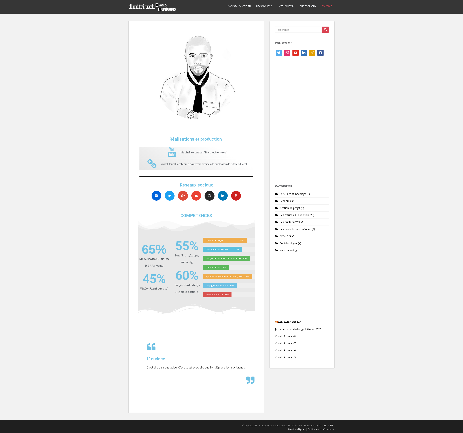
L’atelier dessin (286, 6)
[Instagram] (209, 196)
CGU (330, 425)
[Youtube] (236, 196)
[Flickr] (156, 196)
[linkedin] (304, 52)
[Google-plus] (183, 196)
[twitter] (279, 52)
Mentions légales (296, 429)
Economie (286, 201)
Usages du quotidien (239, 6)
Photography (308, 6)
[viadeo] (312, 52)
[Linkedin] (223, 196)
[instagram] (287, 52)
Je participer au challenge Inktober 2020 (298, 329)
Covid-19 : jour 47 (285, 343)
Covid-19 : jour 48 (285, 336)
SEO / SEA (286, 236)
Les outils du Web (290, 222)
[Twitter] (170, 196)
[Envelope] (196, 196)
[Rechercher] (325, 30)
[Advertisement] (302, 121)
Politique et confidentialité (321, 429)
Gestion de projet (290, 208)
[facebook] (320, 52)
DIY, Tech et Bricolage (293, 194)
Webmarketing (288, 250)
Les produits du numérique (295, 229)
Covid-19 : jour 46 (285, 350)
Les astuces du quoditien (294, 215)
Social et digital (288, 243)
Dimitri (322, 425)
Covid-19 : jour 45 (285, 357)
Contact (327, 6)
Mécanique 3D (264, 6)
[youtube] (295, 52)
